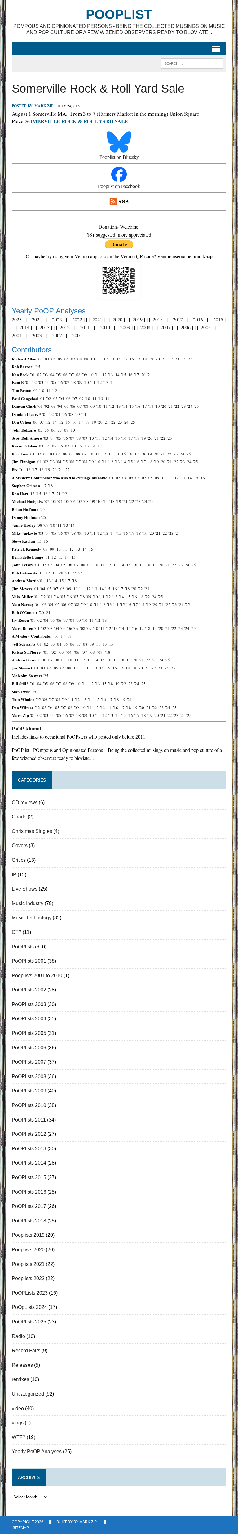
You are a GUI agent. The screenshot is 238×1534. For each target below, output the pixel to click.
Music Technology (31, 917)
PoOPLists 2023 (30, 1293)
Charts (19, 816)
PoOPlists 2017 (29, 1206)
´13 (111, 359)
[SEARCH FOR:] (192, 63)
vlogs (18, 1422)
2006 (186, 327)
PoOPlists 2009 (29, 1090)
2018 (158, 319)
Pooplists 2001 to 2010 (37, 975)
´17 (137, 359)
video (18, 1408)
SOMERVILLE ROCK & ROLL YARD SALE (76, 121)
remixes (20, 1379)
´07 (72, 359)
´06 (66, 359)
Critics (19, 860)
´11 (98, 359)
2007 (165, 327)
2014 (24, 327)
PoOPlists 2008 (29, 1076)
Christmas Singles (32, 831)
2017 (178, 319)
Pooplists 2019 (28, 1235)
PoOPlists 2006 (29, 1047)
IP (14, 874)
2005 (206, 327)
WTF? (18, 1437)
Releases (22, 1365)
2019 (138, 319)
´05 (59, 359)
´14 (118, 359)
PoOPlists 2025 (29, 1321)
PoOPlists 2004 (29, 1018)
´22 (170, 359)
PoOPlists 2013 (29, 1148)
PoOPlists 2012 (29, 1134)
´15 (124, 359)
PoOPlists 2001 (29, 961)
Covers (20, 845)
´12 (105, 359)
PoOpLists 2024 (29, 1307)
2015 (218, 319)
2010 (105, 327)
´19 (150, 359)
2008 (145, 327)
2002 (57, 335)
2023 (57, 319)
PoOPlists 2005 (29, 1033)
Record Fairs (26, 1350)
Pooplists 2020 (28, 1249)
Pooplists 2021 (28, 1264)
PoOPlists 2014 (29, 1163)
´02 (40, 359)
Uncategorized (28, 1394)
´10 (92, 359)
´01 (32, 374)
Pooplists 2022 (28, 1278)
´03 (46, 359)
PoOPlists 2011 (29, 1119)
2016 (198, 319)
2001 (77, 335)
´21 (163, 359)
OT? (16, 932)
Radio (18, 1336)
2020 (117, 319)
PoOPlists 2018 (29, 1220)
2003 (37, 335)
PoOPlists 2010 (29, 1105)
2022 (77, 319)
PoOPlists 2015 (29, 1177)
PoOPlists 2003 (29, 1004)
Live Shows (24, 888)
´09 (85, 359)
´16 (131, 359)
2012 (65, 327)
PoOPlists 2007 (29, 1062)
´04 (53, 359)
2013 (45, 327)
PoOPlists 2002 (29, 989)
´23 (176, 359)
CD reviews (24, 802)
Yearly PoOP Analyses (37, 1451)
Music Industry (27, 903)
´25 (189, 359)
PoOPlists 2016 (29, 1192)
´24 (183, 359)
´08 (79, 359)
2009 (125, 327)
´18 (144, 359)
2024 (37, 319)
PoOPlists (23, 946)
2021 (97, 319)
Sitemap (21, 1528)
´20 (157, 359)
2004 (17, 335)
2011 (85, 327)
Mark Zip (43, 105)
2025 (17, 319)
